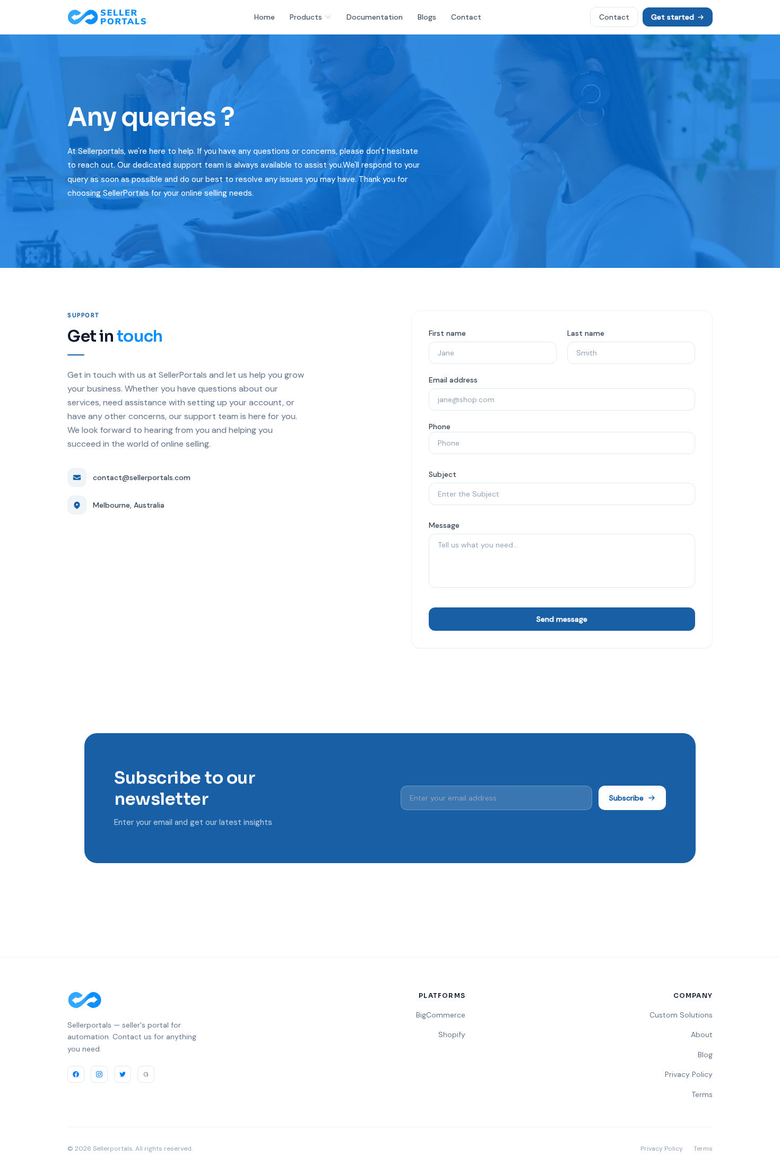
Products (306, 17)
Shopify (451, 1034)
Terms (702, 1094)
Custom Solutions (681, 1015)
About (702, 1034)
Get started (672, 17)
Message (444, 525)
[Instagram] (99, 1074)
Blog (705, 1054)
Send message (561, 619)
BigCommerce (440, 1015)
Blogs (427, 17)
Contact (466, 17)
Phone (439, 426)
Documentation (374, 17)
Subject (442, 474)
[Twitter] (122, 1074)
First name (447, 333)
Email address (453, 380)
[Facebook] (75, 1074)
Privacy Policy (689, 1074)
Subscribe (626, 798)
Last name (585, 333)
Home (264, 17)
